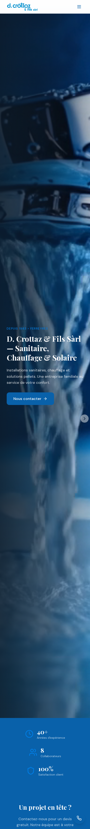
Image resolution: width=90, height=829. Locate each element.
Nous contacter (27, 398)
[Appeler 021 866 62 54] (79, 818)
